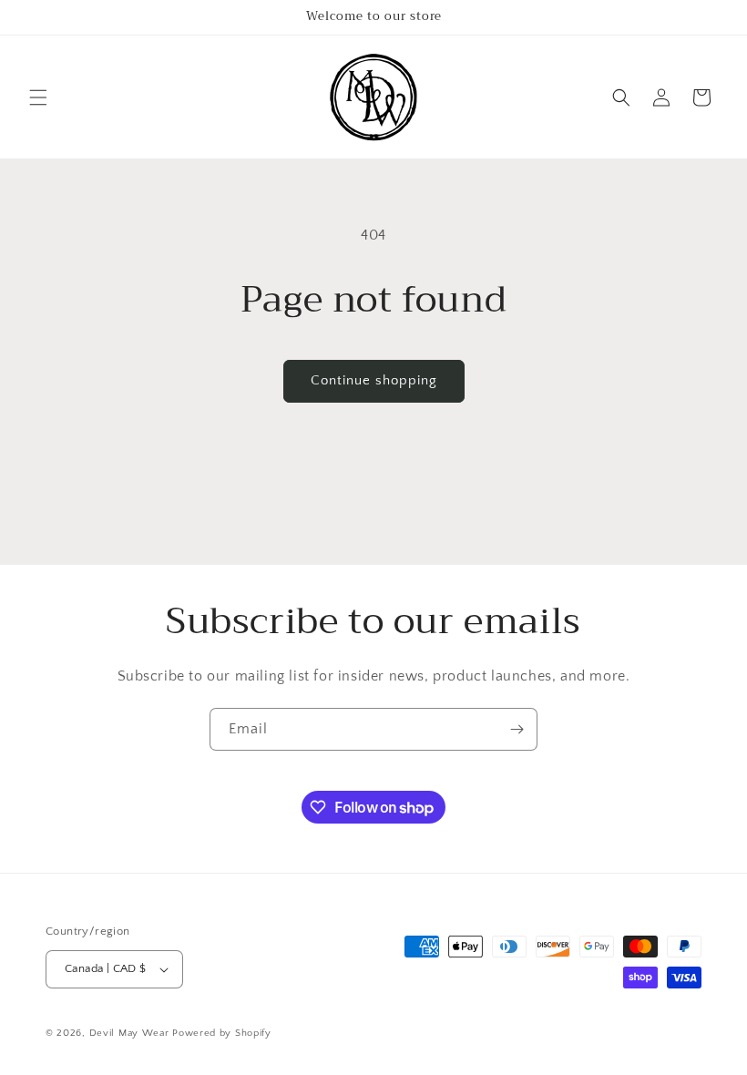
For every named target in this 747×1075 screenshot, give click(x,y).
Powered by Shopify (221, 1033)
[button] (38, 97)
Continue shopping (374, 380)
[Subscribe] (516, 729)
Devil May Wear (129, 1033)
